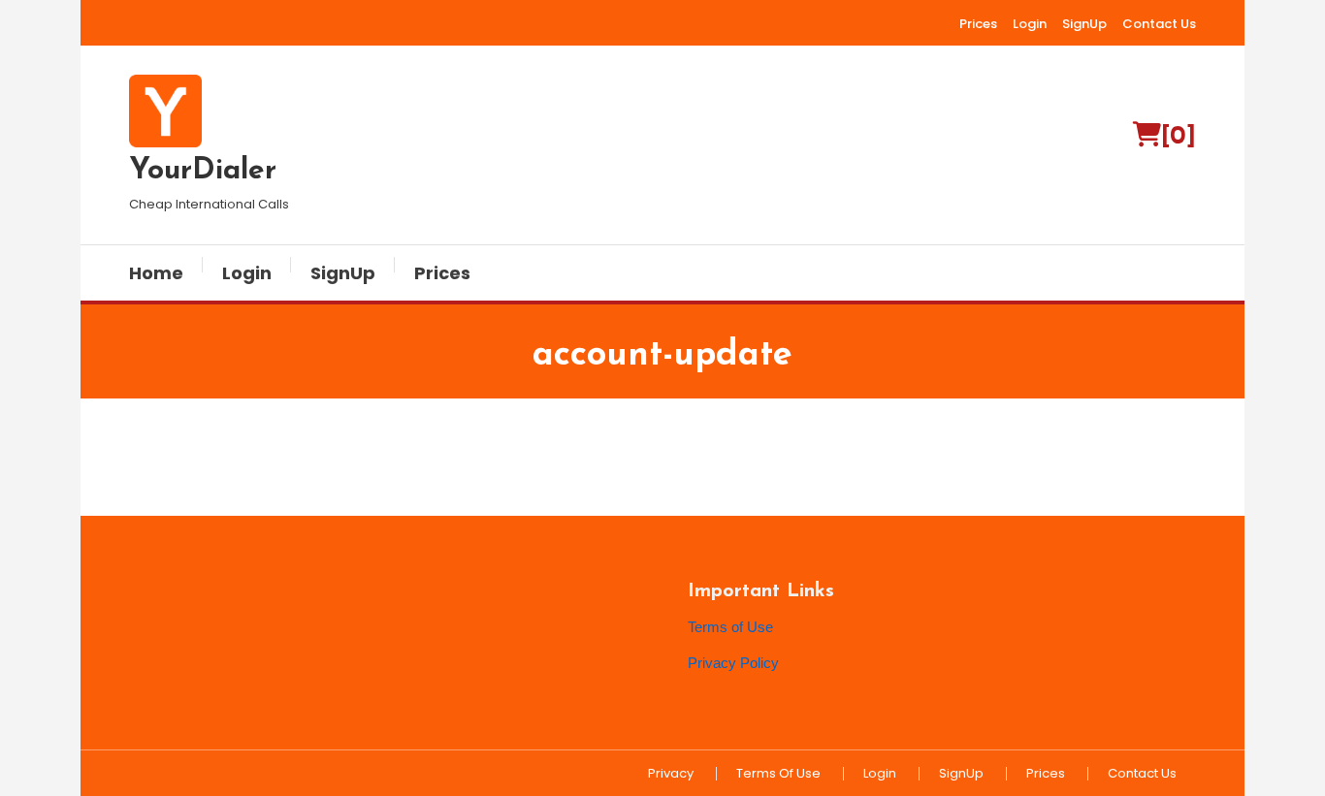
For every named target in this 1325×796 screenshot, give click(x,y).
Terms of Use (730, 627)
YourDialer (202, 171)
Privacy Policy (733, 662)
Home (156, 273)
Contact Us (1159, 24)
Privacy (671, 773)
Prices (978, 24)
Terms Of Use (778, 773)
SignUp (1084, 24)
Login (1030, 24)
